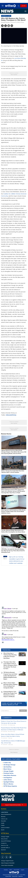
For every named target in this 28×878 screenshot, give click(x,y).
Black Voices (7, 769)
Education (3, 821)
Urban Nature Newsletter (7, 865)
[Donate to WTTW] (14, 872)
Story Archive (4, 839)
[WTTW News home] (7, 11)
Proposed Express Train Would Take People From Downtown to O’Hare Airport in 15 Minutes (10, 694)
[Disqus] (14, 585)
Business (3, 816)
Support (22, 869)
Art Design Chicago (9, 765)
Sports (2, 830)
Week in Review (8, 784)
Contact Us (3, 843)
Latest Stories (4, 812)
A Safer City (7, 763)
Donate (23, 5)
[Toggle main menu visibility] (2, 5)
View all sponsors (14, 74)
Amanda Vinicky (5, 22)
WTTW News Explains (10, 786)
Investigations (8, 778)
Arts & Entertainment (6, 814)
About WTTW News (6, 841)
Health (2, 823)
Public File (20, 876)
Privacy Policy (8, 876)
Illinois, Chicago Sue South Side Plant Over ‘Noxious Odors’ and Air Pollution (12, 471)
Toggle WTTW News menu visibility (26, 11)
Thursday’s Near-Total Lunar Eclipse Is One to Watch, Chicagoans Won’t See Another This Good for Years (10, 665)
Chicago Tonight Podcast (7, 860)
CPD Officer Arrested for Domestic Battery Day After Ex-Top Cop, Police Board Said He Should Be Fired (13, 550)
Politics (2, 825)
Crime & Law (6, 16)
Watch (10, 869)
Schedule (6, 869)
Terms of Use (14, 876)
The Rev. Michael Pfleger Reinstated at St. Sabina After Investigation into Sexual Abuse (13, 531)
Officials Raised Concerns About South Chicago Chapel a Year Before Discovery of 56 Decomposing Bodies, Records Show (13, 452)
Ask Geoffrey (7, 767)
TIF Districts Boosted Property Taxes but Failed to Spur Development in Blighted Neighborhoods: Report (10, 675)
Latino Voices (8, 780)
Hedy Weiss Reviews (10, 775)
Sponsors (3, 850)
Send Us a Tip (4, 845)
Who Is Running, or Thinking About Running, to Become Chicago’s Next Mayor (10, 655)
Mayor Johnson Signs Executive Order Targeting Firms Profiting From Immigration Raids (10, 685)
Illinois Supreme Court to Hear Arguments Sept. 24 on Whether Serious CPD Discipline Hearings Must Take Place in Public (13, 491)
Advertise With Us (5, 847)
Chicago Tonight (8, 771)
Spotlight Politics (9, 782)
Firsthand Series (8, 773)
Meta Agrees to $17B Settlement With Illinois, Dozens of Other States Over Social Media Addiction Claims (13, 511)
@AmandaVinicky (11, 415)
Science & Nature (5, 827)
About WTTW (16, 869)
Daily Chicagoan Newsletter (7, 863)
